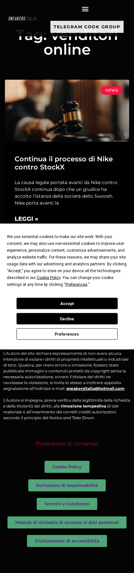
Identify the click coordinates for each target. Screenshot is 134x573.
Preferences (67, 334)
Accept (67, 303)
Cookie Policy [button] (48, 277)
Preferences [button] (76, 284)
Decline (67, 318)
